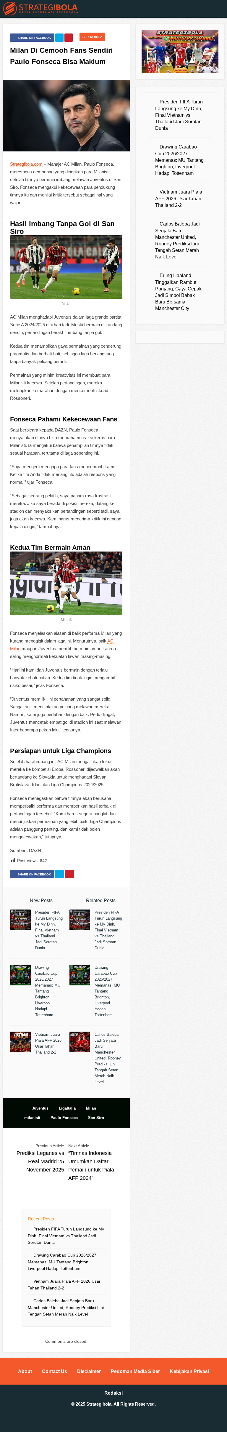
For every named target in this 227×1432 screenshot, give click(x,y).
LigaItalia (67, 1108)
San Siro (96, 1117)
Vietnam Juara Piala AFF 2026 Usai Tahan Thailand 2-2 (178, 198)
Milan (91, 1108)
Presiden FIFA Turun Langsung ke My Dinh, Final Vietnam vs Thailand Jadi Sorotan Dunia (49, 930)
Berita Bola (92, 37)
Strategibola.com (26, 164)
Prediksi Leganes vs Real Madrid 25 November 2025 (40, 1161)
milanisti (32, 1117)
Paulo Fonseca (64, 1117)
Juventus (40, 1108)
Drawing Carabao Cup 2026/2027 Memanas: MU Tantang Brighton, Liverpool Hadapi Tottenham (47, 991)
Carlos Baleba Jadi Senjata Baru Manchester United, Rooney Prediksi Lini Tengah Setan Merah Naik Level (108, 1058)
